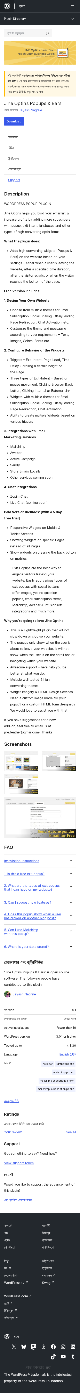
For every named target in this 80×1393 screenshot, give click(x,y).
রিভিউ (11, 148)
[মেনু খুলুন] (73, 6)
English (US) (67, 1054)
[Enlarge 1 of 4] (33, 757)
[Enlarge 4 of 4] (70, 803)
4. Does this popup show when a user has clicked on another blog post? (32, 916)
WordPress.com (18, 1296)
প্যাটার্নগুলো (48, 1247)
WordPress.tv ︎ (16, 1283)
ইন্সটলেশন (13, 158)
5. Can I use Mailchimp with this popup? (21, 932)
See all (71, 1132)
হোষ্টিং (7, 1240)
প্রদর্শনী (46, 1225)
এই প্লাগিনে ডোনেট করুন (18, 1200)
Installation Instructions (21, 861)
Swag (48, 1283)
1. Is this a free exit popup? (24, 874)
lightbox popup (65, 1063)
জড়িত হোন (48, 1261)
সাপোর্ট (7, 1268)
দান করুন (49, 1275)
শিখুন (6, 1261)
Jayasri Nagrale (30, 110)
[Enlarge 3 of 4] (33, 780)
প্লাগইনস (47, 1240)
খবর (6, 1233)
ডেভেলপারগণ (11, 1275)
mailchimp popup (63, 1072)
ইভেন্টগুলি (47, 1268)
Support (14, 180)
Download (14, 121)
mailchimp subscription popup (56, 1088)
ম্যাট (8, 1303)
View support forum (19, 1163)
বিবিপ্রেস (10, 1311)
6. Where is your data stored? (26, 947)
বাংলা (16, 1337)
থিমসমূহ (46, 1233)
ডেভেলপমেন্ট (14, 169)
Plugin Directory (15, 18)
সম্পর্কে (7, 1225)
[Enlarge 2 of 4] (70, 757)
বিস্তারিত (13, 137)
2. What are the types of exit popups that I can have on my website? (32, 887)
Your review (13, 1132)
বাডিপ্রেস (11, 1318)
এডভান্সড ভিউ (11, 1101)
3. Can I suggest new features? (27, 902)
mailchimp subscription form (57, 1080)
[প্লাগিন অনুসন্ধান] (47, 33)
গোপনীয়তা (9, 1247)
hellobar (48, 1063)
